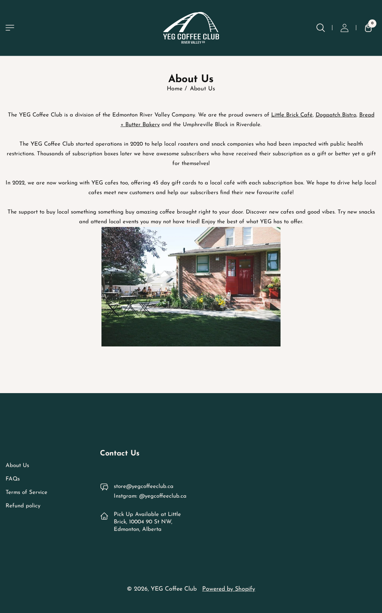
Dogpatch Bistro (336, 115)
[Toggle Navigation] (10, 28)
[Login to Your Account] (344, 27)
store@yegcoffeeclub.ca (143, 486)
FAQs (13, 479)
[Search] (320, 27)
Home (174, 89)
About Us (17, 466)
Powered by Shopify (228, 589)
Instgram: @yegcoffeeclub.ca (150, 496)
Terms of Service (26, 492)
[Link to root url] (191, 28)
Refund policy (23, 506)
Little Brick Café (292, 115)
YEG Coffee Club (174, 589)
